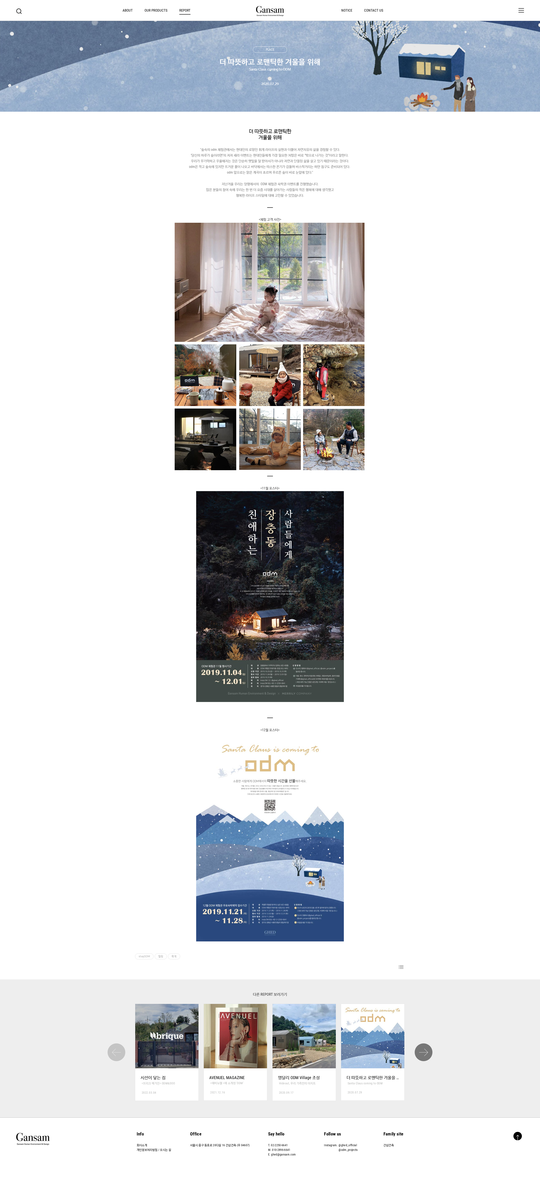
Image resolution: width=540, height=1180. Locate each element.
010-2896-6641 (281, 1149)
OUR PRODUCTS (155, 10)
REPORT (184, 10)
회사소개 (142, 1145)
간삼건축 (388, 1145)
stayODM (144, 956)
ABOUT (128, 10)
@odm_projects (348, 1149)
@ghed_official (348, 1145)
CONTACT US (373, 10)
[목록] (401, 967)
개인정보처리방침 (147, 1149)
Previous (116, 1052)
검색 (19, 11)
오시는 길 (165, 1149)
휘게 (174, 956)
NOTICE (346, 10)
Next (423, 1052)
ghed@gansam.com (283, 1154)
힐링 (160, 956)
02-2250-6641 (279, 1145)
